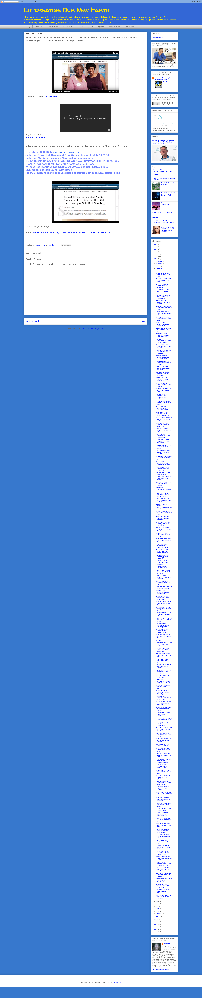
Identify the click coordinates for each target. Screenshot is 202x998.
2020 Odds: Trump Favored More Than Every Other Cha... (162, 335)
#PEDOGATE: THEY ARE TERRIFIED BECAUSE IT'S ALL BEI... (163, 885)
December (159, 261)
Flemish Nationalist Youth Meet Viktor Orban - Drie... (162, 597)
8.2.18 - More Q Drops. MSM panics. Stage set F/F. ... (163, 836)
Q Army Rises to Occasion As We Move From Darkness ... (163, 671)
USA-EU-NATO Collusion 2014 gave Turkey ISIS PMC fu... (163, 869)
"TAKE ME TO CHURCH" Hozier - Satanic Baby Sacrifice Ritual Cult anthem (163, 222)
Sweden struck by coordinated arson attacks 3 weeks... (162, 357)
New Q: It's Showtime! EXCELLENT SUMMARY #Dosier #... (163, 649)
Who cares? (166, 81)
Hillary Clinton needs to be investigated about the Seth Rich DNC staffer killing (72, 172)
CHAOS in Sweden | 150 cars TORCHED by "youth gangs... (164, 512)
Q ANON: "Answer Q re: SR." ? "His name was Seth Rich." (60, 164)
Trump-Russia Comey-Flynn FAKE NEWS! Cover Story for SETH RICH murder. (72, 161)
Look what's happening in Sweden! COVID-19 (163, 78)
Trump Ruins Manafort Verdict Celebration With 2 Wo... (163, 424)
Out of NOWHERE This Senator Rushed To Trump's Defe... (162, 494)
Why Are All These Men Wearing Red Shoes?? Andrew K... (163, 523)
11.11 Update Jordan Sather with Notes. (49, 169)
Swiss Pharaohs (115, 27)
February (158, 913)
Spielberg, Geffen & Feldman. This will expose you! (162, 692)
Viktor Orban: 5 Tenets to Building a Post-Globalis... (163, 788)
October (158, 266)
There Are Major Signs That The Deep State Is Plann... (163, 500)
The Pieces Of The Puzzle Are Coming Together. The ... (164, 619)
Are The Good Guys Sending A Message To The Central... (163, 379)
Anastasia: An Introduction (165, 203)
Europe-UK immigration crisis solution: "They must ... (163, 274)
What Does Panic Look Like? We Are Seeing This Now (163, 799)
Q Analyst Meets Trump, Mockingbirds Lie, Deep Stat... (163, 296)
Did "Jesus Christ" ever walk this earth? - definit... (162, 891)
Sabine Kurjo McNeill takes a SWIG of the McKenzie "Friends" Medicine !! (167, 229)
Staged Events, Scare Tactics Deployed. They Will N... (162, 830)
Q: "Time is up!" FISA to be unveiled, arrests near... (164, 718)
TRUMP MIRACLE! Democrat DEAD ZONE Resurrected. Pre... (163, 435)
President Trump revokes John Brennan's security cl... (163, 540)
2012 (156, 931)
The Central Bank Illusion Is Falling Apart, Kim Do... (163, 614)
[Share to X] (66, 245)
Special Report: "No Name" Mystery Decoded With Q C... (164, 329)
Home (86, 321)
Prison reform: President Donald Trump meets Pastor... (163, 874)
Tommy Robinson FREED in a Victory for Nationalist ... (164, 880)
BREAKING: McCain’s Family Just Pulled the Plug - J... (163, 384)
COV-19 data (53, 27)
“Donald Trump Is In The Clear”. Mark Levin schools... (163, 446)
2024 (156, 244)
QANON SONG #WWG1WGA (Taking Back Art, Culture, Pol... (163, 681)
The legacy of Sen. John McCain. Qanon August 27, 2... (163, 313)
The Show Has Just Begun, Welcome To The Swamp (164, 666)
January (158, 916)
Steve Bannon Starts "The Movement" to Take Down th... (163, 896)
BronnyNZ (167, 943)
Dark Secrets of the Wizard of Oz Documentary (162, 723)
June (157, 904)
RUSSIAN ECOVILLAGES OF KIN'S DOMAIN (162, 216)
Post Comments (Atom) (92, 328)
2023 (156, 246)
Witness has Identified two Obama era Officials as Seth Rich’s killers (66, 166)
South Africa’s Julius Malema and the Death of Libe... (163, 346)
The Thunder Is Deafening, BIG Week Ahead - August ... (163, 340)
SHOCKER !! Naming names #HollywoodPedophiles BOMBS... (164, 506)
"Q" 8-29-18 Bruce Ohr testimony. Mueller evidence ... (162, 285)
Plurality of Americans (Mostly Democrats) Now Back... (162, 518)
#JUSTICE (158, 640)
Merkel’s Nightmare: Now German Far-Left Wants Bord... (164, 307)
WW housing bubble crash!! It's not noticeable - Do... (162, 814)
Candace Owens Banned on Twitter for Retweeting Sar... (163, 760)
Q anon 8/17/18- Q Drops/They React (162, 561)
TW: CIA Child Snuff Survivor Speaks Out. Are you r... (163, 368)
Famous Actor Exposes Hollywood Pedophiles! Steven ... (164, 858)
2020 (156, 254)
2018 (156, 259)
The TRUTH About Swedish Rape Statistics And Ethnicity (161, 396)
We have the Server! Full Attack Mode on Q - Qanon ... (163, 777)
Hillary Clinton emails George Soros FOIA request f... (162, 468)
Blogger (117, 983)
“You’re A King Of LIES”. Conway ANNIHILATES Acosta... (163, 847)
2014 (156, 926)
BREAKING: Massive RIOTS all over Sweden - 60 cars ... (164, 603)
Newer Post (32, 321)
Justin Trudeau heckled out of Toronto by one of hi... (163, 825)
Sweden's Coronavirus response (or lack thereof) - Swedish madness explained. (163, 142)
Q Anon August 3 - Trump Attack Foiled (163, 809)
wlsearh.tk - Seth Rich (38, 152)
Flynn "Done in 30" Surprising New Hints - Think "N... (163, 302)
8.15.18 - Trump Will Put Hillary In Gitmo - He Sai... (163, 582)
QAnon (101, 27)
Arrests (80, 27)
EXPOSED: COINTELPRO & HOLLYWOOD (163, 676)
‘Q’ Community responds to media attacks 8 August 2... (163, 708)
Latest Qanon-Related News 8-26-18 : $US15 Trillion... (163, 373)
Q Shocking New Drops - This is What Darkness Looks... (163, 402)
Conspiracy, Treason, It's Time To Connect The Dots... (163, 430)
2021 (156, 251)
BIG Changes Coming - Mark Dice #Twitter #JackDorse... (162, 441)
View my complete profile (160, 969)
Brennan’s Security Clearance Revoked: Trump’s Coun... (162, 592)
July (157, 901)
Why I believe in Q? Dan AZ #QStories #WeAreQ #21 (163, 608)
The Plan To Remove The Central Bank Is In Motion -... (163, 351)
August (158, 271)
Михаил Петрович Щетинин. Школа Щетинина (164, 178)
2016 (156, 921)
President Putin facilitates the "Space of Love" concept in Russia (163, 170)
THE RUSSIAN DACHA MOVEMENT (167, 183)
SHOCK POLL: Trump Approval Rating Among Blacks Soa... (162, 551)
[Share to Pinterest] (70, 245)
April (157, 909)
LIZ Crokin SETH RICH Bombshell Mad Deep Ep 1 (163, 318)
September (159, 268)
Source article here (35, 137)
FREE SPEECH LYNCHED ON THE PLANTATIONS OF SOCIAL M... (164, 729)
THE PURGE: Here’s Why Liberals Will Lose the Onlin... (163, 755)
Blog (28, 27)
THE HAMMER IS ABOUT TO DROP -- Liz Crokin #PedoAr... (163, 571)
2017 (155, 919)
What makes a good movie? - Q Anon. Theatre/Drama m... (162, 413)
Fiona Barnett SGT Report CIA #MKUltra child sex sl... (164, 457)
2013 (156, 929)
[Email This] (62, 245)
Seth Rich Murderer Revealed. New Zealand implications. (59, 158)
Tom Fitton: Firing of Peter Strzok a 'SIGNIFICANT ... (162, 630)
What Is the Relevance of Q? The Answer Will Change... (163, 740)
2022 (156, 249)
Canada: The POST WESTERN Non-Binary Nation (163, 534)
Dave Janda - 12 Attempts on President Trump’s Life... (164, 804)
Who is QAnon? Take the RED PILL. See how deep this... (163, 703)
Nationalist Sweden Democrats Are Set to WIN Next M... (163, 782)
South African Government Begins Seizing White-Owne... (163, 463)
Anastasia (130, 27)
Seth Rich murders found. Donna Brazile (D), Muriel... (163, 483)
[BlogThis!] (64, 245)
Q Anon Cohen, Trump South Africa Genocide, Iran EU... (164, 291)
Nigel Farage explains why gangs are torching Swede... (164, 362)
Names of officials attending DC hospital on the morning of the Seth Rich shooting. (72, 232)
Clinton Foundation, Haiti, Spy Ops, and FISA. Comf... (164, 686)
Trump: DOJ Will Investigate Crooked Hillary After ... (163, 324)
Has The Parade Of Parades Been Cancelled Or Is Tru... (163, 566)
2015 (156, 924)
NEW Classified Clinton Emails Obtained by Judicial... (163, 452)
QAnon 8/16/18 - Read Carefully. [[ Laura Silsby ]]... (162, 556)
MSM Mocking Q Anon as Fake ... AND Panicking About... (163, 655)
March (158, 911)
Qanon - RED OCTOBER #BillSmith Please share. (162, 660)
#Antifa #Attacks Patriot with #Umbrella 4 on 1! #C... (163, 749)
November (159, 263)
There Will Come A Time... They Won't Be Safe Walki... (163, 577)
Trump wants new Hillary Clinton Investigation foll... (163, 636)
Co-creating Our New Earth (66, 10)
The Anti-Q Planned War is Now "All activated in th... (163, 819)
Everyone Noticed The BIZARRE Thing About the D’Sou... (163, 529)
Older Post (139, 321)
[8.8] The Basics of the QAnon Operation (163, 744)
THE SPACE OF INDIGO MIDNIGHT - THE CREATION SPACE (168, 194)
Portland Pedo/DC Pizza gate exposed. (163, 473)
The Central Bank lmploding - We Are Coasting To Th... (162, 625)
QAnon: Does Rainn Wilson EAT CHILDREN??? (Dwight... (164, 644)
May (157, 906)
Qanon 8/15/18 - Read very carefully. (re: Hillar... (164, 587)
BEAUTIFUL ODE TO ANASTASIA (162, 213)
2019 (156, 256)
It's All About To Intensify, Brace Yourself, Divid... (161, 766)
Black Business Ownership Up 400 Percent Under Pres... (164, 419)
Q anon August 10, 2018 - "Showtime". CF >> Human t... (163, 714)
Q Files (90, 27)
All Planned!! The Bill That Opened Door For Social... (163, 771)
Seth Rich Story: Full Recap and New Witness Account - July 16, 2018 (67, 155)
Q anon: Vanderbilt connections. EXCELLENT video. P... (163, 545)
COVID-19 (39, 27)
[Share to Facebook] (68, 245)
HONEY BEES (157, 174)
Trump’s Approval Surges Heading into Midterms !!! (164, 793)
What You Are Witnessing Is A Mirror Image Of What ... (163, 390)
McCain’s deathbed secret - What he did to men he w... (164, 280)
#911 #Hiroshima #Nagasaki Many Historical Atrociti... (162, 408)
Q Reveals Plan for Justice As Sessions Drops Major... (163, 478)
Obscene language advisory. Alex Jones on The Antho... (163, 697)
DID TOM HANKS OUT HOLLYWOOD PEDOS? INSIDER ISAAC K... (163, 852)
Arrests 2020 (67, 27)
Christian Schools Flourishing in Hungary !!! (163, 489)
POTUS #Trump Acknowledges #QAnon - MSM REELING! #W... (164, 863)
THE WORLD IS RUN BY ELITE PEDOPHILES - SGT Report (163, 841)
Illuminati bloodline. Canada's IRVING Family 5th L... (164, 734)
